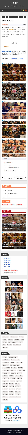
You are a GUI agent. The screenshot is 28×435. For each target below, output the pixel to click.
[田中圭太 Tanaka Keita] (20, 308)
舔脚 (7, 34)
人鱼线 (19, 362)
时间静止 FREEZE (17, 344)
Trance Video (15, 359)
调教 (4, 226)
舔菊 (11, 34)
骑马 (7, 36)
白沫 (19, 378)
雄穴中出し (5, 347)
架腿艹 (4, 31)
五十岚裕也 (16, 339)
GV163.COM (7, 258)
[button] (26, 10)
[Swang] (20, 283)
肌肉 (15, 31)
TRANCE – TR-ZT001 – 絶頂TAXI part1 (19, 177)
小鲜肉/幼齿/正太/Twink (9, 370)
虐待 (14, 34)
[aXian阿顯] (8, 326)
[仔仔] (20, 314)
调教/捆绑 (9, 344)
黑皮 (18, 396)
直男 (18, 381)
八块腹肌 (12, 336)
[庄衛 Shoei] (8, 314)
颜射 (4, 36)
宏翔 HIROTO (6, 336)
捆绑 (19, 373)
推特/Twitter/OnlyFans (14, 224)
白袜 (12, 31)
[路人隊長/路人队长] (8, 320)
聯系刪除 (19, 432)
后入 (4, 29)
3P (13, 27)
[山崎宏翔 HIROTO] (8, 283)
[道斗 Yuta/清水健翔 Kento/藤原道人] (8, 308)
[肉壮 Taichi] (14, 326)
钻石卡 (13, 204)
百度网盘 (21, 242)
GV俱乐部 (14, 3)
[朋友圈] (21, 10)
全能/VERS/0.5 (14, 365)
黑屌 (12, 396)
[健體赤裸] (14, 314)
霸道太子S (10, 339)
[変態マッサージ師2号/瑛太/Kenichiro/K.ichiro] (20, 295)
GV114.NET (7, 266)
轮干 (5, 394)
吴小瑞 (11, 29)
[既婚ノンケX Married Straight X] (8, 302)
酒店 (24, 34)
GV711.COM (7, 264)
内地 (8, 224)
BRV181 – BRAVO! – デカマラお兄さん (8, 177)
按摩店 (22, 339)
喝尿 (15, 29)
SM (16, 27)
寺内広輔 (5, 342)
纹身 (5, 386)
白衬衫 (5, 381)
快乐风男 (21, 336)
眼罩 (5, 383)
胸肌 (18, 31)
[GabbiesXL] (20, 320)
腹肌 (22, 31)
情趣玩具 (6, 373)
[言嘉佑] (8, 295)
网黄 (21, 224)
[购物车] (23, 10)
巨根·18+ (19, 29)
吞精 (7, 29)
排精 (5, 375)
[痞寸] (14, 302)
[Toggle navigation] (4, 10)
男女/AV (20, 342)
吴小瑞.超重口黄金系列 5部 (16, 58)
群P (23, 224)
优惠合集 (5, 224)
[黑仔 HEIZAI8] (20, 302)
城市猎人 (5, 339)
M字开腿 (6, 359)
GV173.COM (7, 260)
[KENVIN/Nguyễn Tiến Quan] (14, 283)
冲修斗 (4, 344)
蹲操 (21, 34)
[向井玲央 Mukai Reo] (14, 320)
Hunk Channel (13, 357)
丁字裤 (6, 362)
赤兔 (17, 336)
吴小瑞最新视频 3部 (8, 246)
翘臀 (11, 386)
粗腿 (17, 383)
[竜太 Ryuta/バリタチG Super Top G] (14, 295)
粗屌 (11, 383)
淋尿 (8, 31)
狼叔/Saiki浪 (14, 342)
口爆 (24, 27)
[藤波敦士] (20, 326)
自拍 (4, 34)
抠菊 (13, 373)
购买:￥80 (6, 24)
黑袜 (9, 342)
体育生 (19, 27)
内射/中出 (6, 367)
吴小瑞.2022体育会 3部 (9, 228)
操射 (11, 375)
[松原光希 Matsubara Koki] (20, 289)
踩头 (17, 34)
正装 (13, 378)
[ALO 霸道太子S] (14, 308)
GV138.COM (7, 262)
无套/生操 (19, 375)
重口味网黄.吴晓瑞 (6, 51)
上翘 (12, 362)
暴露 (24, 29)
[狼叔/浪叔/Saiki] (8, 289)
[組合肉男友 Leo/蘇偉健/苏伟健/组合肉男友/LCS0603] (14, 289)
